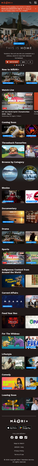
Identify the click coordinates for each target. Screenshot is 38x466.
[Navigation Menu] (35, 2)
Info (23, 62)
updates (13, 7)
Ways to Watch (19, 443)
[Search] (30, 2)
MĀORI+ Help (19, 447)
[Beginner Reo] (10, 173)
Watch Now (14, 62)
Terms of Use (19, 454)
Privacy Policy (11, 10)
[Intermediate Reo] (30, 173)
